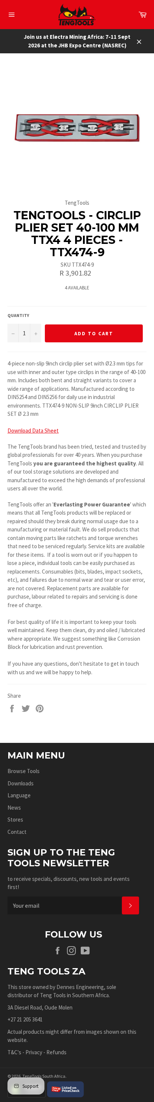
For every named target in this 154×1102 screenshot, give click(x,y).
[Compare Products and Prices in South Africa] (65, 1088)
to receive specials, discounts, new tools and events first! (68, 883)
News (14, 807)
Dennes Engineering (80, 986)
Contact (17, 831)
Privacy (33, 1052)
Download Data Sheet (33, 430)
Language (19, 795)
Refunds (56, 1052)
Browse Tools (23, 771)
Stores (15, 819)
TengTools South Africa (43, 1076)
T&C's (14, 1052)
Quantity (18, 315)
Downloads (20, 783)
